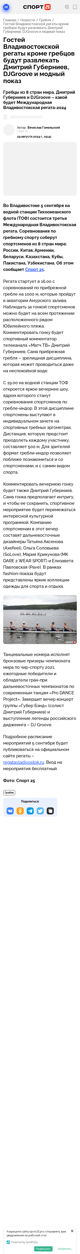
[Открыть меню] (6, 7)
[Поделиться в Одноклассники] (20, 810)
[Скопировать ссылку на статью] (50, 810)
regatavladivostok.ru (23, 762)
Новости (27, 20)
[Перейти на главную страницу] (37, 7)
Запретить (65, 1249)
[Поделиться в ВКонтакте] (10, 810)
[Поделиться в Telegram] (30, 810)
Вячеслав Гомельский (44, 127)
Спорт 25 (34, 269)
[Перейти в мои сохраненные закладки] (75, 7)
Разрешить (43, 1249)
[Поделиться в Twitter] (40, 810)
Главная (9, 20)
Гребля (45, 20)
